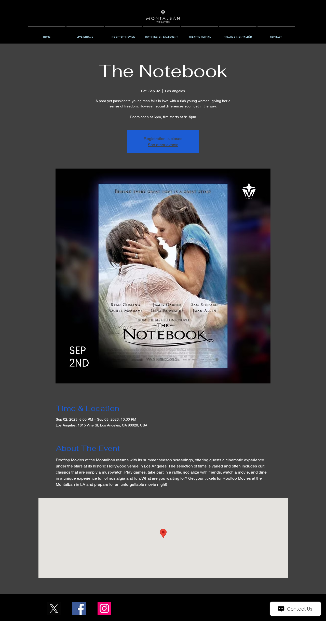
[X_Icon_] (54, 608)
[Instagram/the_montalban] (104, 608)
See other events (163, 144)
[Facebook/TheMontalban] (79, 608)
